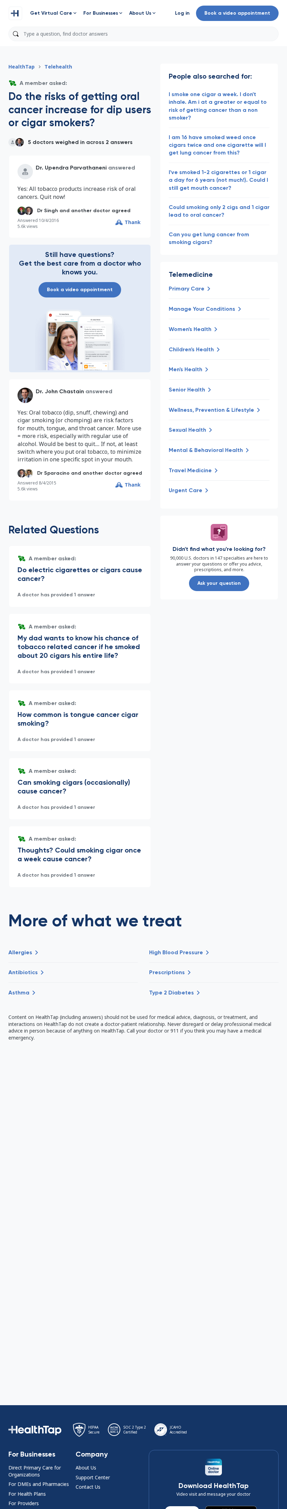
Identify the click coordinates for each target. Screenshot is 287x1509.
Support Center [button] (93, 1477)
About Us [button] (86, 1467)
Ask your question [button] (219, 583)
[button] (15, 13)
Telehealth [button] (58, 66)
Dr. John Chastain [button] (60, 391)
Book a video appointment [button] (237, 13)
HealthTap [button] (21, 66)
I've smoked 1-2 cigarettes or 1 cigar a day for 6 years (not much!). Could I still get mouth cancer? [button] (218, 180)
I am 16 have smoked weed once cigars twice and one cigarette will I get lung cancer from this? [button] (217, 145)
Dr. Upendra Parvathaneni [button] (71, 167)
